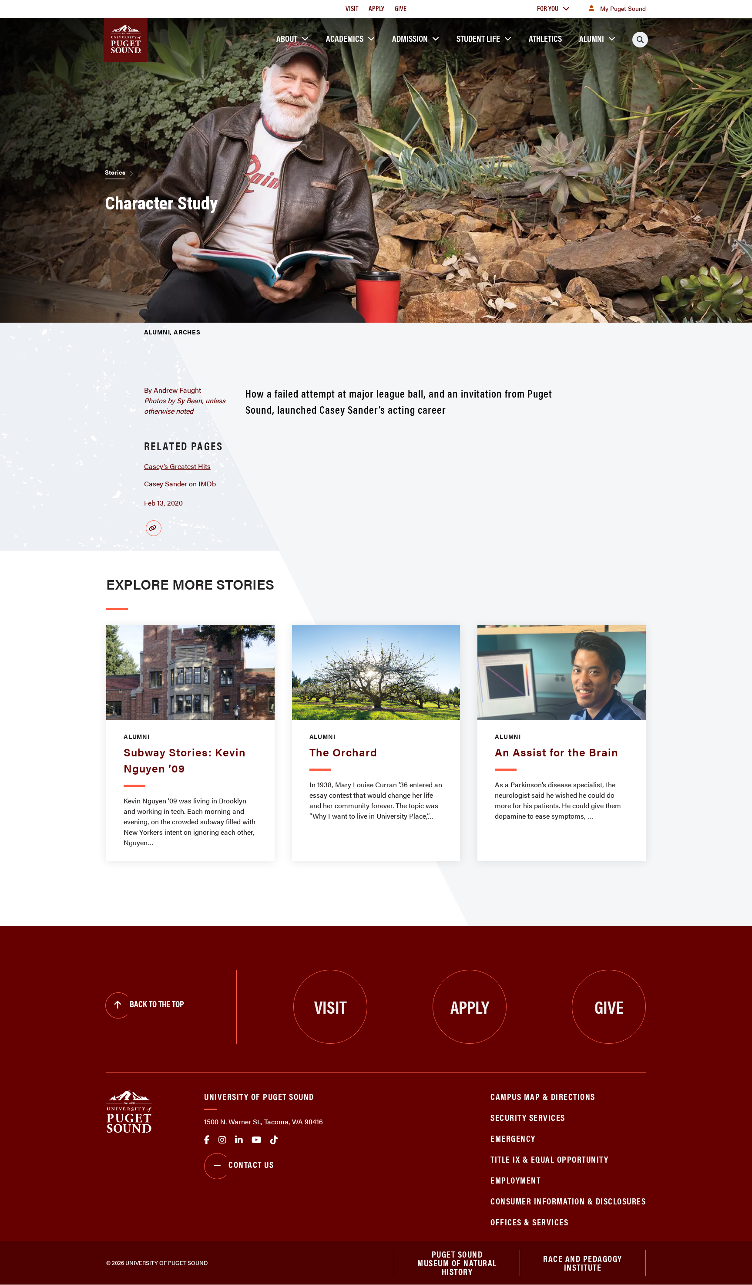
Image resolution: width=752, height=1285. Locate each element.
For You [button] (547, 8)
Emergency (513, 1138)
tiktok (274, 1140)
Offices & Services (529, 1221)
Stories (115, 172)
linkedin (239, 1140)
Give (400, 8)
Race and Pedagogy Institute (582, 1262)
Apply (376, 8)
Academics (344, 38)
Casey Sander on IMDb (180, 484)
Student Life (478, 38)
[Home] (129, 1111)
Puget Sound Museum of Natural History (457, 1263)
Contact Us (251, 1164)
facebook (207, 1140)
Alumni (591, 38)
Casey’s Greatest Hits (177, 466)
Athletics (545, 38)
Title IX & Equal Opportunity (549, 1159)
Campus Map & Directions (542, 1096)
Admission (410, 38)
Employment (515, 1180)
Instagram (222, 1140)
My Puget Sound (623, 8)
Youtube (257, 1140)
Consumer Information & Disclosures (568, 1200)
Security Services (527, 1117)
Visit (352, 8)
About (286, 38)
